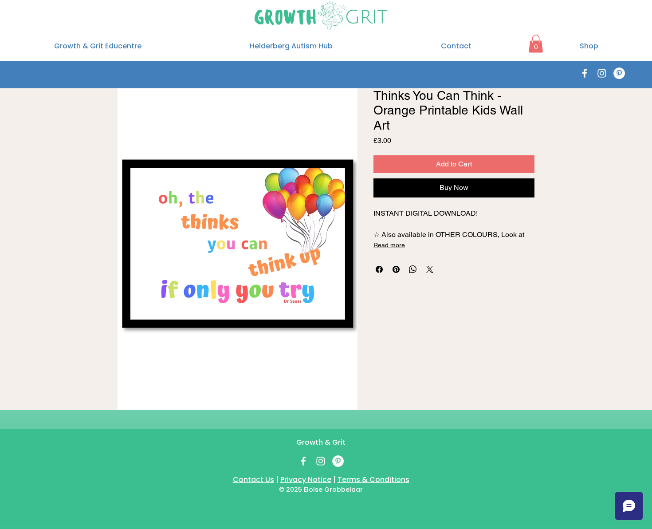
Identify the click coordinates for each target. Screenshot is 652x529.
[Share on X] (429, 269)
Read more (389, 245)
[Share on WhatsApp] (413, 269)
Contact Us (253, 479)
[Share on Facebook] (379, 269)
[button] (535, 44)
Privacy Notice (305, 479)
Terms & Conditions (373, 479)
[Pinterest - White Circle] (619, 73)
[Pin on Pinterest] (396, 269)
